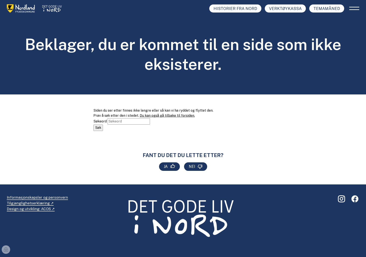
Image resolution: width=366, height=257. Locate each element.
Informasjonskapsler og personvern (37, 197)
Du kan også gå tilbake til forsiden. (167, 116)
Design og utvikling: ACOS (29, 209)
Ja (166, 166)
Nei (192, 166)
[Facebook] (355, 201)
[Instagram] (341, 201)
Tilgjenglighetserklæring (28, 203)
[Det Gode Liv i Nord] (35, 8)
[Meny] (354, 8)
